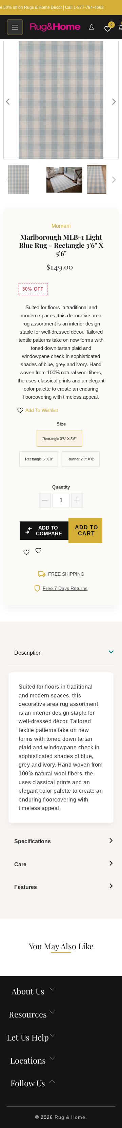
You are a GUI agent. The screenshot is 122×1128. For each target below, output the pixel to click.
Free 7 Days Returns (65, 588)
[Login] (91, 27)
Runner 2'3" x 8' (80, 459)
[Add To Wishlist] (27, 552)
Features (25, 887)
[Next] (113, 102)
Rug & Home (70, 1117)
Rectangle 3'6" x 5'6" (59, 439)
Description (28, 653)
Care (20, 864)
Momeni (61, 226)
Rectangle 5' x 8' (39, 459)
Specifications (32, 841)
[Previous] (8, 102)
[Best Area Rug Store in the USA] (55, 27)
